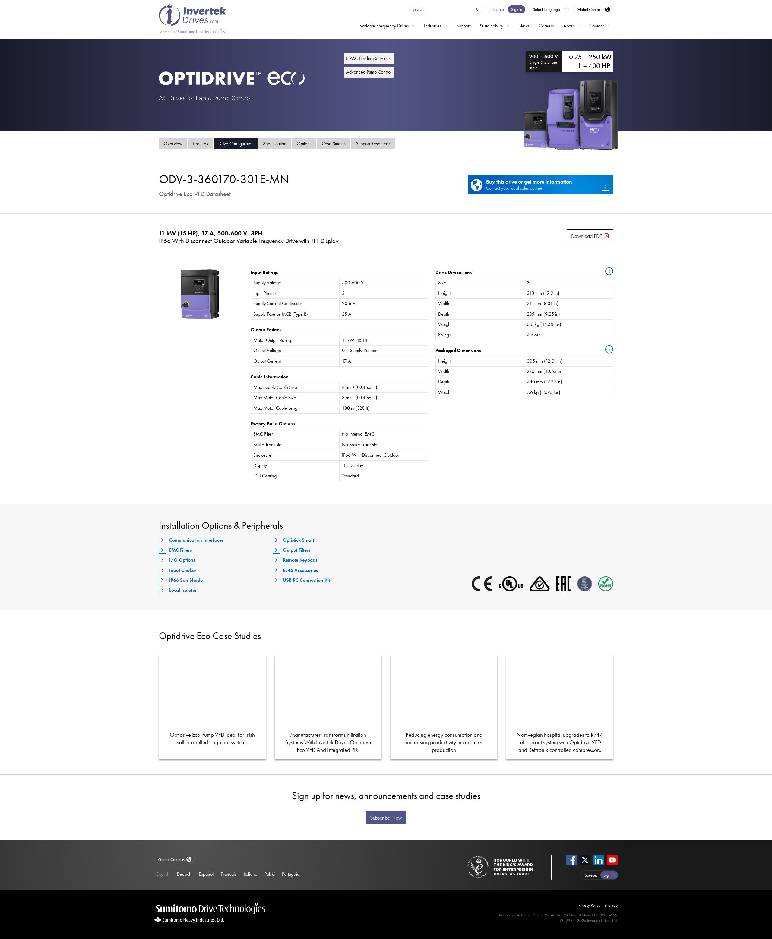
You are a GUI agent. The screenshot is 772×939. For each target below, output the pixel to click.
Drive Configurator (235, 143)
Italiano (250, 874)
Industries (432, 26)
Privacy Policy (589, 905)
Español (206, 874)
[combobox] (441, 9)
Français (228, 874)
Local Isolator (183, 590)
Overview (173, 143)
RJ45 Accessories (300, 570)
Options (304, 143)
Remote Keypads (300, 560)
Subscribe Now (386, 818)
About (568, 26)
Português (291, 874)
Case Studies (334, 143)
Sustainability (491, 26)
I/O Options (182, 560)
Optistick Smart (298, 540)
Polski (269, 874)
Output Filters (296, 550)
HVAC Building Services (368, 58)
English (162, 874)
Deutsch (184, 874)
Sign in (516, 9)
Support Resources (373, 143)
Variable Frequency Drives (384, 26)
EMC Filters (180, 550)
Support (463, 26)
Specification (274, 143)
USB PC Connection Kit (306, 580)
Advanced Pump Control (368, 72)
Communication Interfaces (196, 540)
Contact (596, 26)
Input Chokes (182, 570)
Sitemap (611, 905)
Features (200, 143)
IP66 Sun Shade (186, 580)
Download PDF (586, 235)
